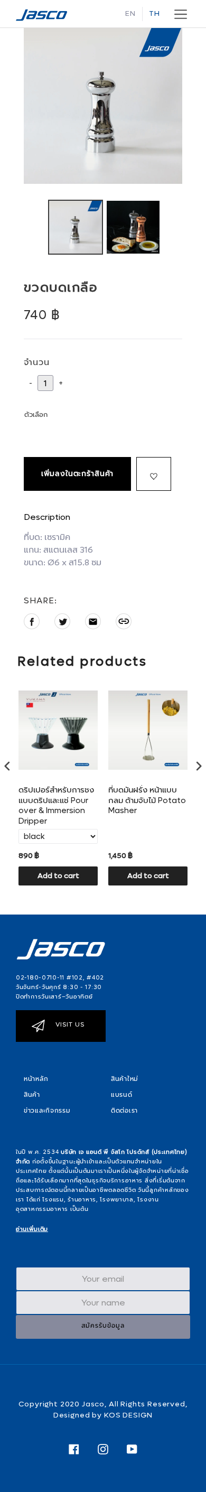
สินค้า (32, 1094)
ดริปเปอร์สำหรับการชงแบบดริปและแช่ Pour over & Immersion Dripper (56, 805)
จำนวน (37, 362)
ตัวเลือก (36, 414)
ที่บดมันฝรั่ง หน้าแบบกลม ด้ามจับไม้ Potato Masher (147, 800)
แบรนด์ (122, 1094)
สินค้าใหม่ (124, 1079)
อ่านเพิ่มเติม (32, 1229)
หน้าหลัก (36, 1079)
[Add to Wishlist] (153, 474)
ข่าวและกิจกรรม (47, 1110)
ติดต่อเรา (124, 1110)
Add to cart (58, 876)
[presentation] (7, 766)
